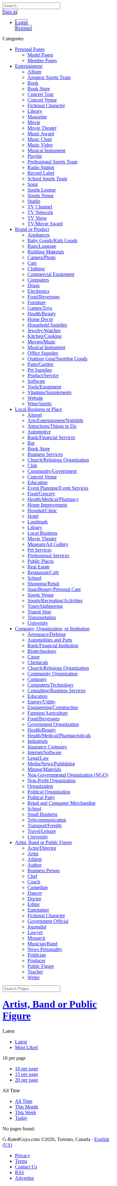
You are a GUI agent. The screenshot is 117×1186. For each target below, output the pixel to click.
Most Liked (26, 1047)
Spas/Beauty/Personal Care (54, 589)
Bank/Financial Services (51, 437)
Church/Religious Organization (58, 460)
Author (34, 865)
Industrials (37, 741)
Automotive (39, 431)
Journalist (36, 926)
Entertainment (28, 66)
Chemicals (37, 662)
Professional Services (48, 555)
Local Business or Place (38, 409)
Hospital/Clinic (42, 510)
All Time (23, 1101)
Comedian (37, 887)
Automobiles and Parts (49, 640)
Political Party (41, 797)
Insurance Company (47, 746)
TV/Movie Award (45, 223)
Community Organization (52, 673)
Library (34, 111)
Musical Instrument (46, 150)
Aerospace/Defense (46, 634)
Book (32, 83)
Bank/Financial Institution (52, 645)
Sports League (41, 190)
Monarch (36, 938)
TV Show (37, 218)
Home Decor (40, 319)
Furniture (36, 302)
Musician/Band (42, 943)
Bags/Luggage (41, 246)
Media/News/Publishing (51, 763)
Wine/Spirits (39, 403)
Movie (33, 122)
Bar (31, 443)
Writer (33, 977)
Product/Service (43, 375)
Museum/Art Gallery (47, 544)
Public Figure (40, 966)
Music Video (40, 145)
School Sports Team (47, 178)
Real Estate (38, 566)
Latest (21, 1041)
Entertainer (38, 910)
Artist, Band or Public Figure (43, 842)
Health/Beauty (41, 313)
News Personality (44, 949)
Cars (32, 263)
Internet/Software (44, 752)
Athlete (34, 859)
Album (34, 71)
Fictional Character (46, 105)
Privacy (22, 1155)
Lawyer (35, 932)
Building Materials (45, 251)
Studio (33, 201)
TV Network (40, 212)
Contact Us (26, 1166)
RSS (19, 1172)
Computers (38, 280)
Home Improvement (47, 505)
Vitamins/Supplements (49, 392)
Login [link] (21, 22)
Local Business (42, 533)
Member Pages (42, 60)
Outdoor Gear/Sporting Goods (57, 358)
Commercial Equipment (50, 274)
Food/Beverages (43, 296)
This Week (25, 1112)
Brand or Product (32, 229)
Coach (33, 881)
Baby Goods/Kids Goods (52, 240)
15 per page (26, 1074)
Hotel (32, 516)
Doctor (34, 898)
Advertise (24, 1178)
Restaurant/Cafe (43, 572)
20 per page (26, 1080)
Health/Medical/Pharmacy (53, 499)
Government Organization (53, 724)
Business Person (43, 870)
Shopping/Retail (43, 583)
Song (32, 184)
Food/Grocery (41, 493)
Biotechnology (41, 651)
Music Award (40, 133)
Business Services (45, 454)
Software (36, 381)
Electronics (38, 291)
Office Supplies (42, 353)
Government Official (47, 921)
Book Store (38, 88)
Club (32, 465)
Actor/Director (41, 848)
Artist (32, 853)
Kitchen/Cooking (44, 336)
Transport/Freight (44, 825)
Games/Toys (39, 308)
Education (37, 482)
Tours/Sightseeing (45, 606)
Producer (36, 960)
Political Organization (48, 791)
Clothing (36, 268)
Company (37, 679)
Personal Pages (30, 49)
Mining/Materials (44, 769)
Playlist (34, 156)
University (37, 623)
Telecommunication (46, 820)
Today (21, 1118)
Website (35, 398)
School (34, 578)
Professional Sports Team (52, 161)
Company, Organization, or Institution (52, 628)
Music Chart (39, 139)
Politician (36, 955)
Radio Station (40, 167)
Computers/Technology (50, 685)
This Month (26, 1106)
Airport (34, 415)
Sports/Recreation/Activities (54, 600)
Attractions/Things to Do (51, 426)
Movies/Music (41, 341)
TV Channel (39, 206)
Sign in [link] (10, 11)
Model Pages (40, 55)
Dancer (34, 893)
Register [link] (23, 28)
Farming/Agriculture (47, 713)
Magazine (37, 116)
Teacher (35, 971)
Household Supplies (47, 325)
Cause (33, 656)
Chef (32, 876)
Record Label (40, 173)
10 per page (26, 1068)
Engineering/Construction (52, 707)
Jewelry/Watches (44, 330)
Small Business (42, 814)
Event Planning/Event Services (57, 488)
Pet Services (39, 550)
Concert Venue (42, 100)
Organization (40, 786)
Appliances (38, 235)
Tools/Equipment (44, 386)
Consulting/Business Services (56, 690)
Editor (33, 904)
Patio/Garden (40, 364)
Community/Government (52, 471)
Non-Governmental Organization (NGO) (67, 775)
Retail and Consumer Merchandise (61, 803)
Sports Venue (40, 195)
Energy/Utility (41, 701)
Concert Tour (40, 94)
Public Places (40, 561)
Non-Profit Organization (51, 780)
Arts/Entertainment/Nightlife (55, 420)
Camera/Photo (41, 257)
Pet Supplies (39, 370)
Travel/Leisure (41, 831)
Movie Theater (41, 128)
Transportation (41, 617)
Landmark (37, 521)
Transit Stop (39, 611)
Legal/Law (38, 758)
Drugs (33, 285)
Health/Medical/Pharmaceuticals (59, 735)
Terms (21, 1161)
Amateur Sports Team (49, 77)
